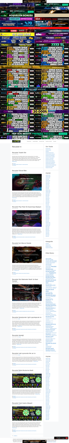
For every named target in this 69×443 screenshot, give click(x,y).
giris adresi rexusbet (49, 261)
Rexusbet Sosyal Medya (49, 331)
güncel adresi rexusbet (49, 263)
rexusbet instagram (53, 311)
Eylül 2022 (47, 221)
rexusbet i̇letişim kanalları (48, 312)
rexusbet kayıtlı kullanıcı (53, 314)
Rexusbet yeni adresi (49, 340)
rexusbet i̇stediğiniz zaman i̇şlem (49, 313)
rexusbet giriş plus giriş (48, 297)
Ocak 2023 (47, 215)
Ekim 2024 (47, 187)
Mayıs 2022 (47, 226)
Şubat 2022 (47, 230)
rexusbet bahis (53, 270)
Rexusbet (54, 141)
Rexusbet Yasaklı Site (19, 152)
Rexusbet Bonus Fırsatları (50, 166)
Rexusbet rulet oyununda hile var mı (23, 353)
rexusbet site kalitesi (16, 164)
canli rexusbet (47, 260)
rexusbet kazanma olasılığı (53, 315)
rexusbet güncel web (16, 200)
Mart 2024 (47, 196)
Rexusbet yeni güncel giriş (51, 344)
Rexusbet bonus (52, 272)
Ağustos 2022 (48, 222)
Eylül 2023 (47, 388)
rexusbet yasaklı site (25, 164)
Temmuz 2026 (48, 176)
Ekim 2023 (47, 203)
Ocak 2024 (47, 199)
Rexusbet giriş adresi (16, 311)
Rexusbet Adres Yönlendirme (50, 162)
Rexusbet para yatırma (49, 326)
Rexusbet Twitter (41, 141)
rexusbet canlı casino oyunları (49, 278)
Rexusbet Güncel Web (19, 170)
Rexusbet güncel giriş (51, 305)
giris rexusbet (47, 262)
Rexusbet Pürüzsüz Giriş (50, 152)
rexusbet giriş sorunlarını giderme (49, 298)
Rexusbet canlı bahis (50, 276)
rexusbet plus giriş (48, 328)
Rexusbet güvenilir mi (50, 308)
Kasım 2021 (47, 234)
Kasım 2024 (48, 369)
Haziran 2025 (48, 180)
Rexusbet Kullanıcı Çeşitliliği (50, 156)
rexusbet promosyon (53, 328)
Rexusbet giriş (49, 293)
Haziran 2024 (48, 192)
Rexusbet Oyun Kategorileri (50, 155)
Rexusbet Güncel (49, 301)
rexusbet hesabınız (48, 311)
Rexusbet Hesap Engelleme (50, 160)
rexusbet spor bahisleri (48, 332)
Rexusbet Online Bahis (48, 325)
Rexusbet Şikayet (35, 141)
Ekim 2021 (47, 236)
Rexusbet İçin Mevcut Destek (21, 243)
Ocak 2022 (47, 415)
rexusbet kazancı (47, 315)
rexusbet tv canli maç (48, 335)
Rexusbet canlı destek (51, 280)
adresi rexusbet (48, 258)
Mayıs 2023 (47, 210)
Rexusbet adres (48, 267)
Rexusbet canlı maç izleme (24, 329)
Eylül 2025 (47, 179)
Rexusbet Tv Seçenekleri (50, 158)
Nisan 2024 (47, 195)
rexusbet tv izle (54, 335)
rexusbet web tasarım (25, 200)
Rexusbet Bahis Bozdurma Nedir (22, 370)
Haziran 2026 (48, 177)
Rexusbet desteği (18, 335)
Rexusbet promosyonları (50, 329)
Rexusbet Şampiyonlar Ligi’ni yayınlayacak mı (26, 317)
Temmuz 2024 (48, 191)
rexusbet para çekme (49, 327)
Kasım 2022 (47, 218)
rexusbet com (54, 287)
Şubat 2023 (47, 214)
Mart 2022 (47, 229)
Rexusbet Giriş (29, 141)
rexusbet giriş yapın (48, 300)
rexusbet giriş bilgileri (48, 296)
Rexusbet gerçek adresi (50, 290)
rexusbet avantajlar (48, 270)
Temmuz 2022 (48, 407)
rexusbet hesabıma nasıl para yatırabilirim (50, 310)
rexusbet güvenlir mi (49, 309)
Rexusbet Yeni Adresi (49, 141)
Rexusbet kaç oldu (30, 329)
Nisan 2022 (47, 411)
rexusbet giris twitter (49, 292)
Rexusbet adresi (18, 329)
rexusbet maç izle (53, 318)
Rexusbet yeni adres (49, 339)
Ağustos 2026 (48, 175)
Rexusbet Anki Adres (49, 167)
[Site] (17, 48)
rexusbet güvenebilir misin (49, 306)
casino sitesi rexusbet (53, 260)
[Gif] (34, 67)
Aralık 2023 (47, 200)
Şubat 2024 (47, 198)
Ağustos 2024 (48, 373)
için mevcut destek (15, 273)
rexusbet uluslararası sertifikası (49, 337)
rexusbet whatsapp (52, 338)
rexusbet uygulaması (48, 338)
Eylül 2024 (47, 188)
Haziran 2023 (48, 392)
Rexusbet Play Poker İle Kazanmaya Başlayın (26, 207)
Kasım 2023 (48, 202)
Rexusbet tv (20, 164)
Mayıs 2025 (47, 365)
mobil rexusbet (48, 266)
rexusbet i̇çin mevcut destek (22, 273)
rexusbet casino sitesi (49, 287)
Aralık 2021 (47, 233)
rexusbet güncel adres (49, 302)
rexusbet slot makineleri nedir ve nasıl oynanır (25, 311)
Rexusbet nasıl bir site (51, 324)
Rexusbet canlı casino (50, 277)
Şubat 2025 (47, 183)
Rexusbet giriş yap (49, 299)
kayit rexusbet (48, 264)
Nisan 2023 (47, 211)
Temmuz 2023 (48, 207)
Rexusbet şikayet (50, 348)
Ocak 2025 (47, 184)
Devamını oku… (14, 161)
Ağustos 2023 (48, 206)
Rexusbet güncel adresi (51, 304)
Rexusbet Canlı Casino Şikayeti (22, 403)
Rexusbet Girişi (53, 296)
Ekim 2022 (47, 219)
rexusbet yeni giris (49, 341)
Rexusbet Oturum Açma (49, 159)
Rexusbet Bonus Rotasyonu (50, 163)
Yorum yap (14, 165)
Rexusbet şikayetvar (50, 349)
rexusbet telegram (54, 332)
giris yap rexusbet (52, 262)
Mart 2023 (47, 396)
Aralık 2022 (47, 217)
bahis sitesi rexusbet (49, 259)
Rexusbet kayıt (48, 314)
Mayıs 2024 (47, 194)
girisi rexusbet (54, 261)
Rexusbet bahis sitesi (50, 271)
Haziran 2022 (48, 225)
